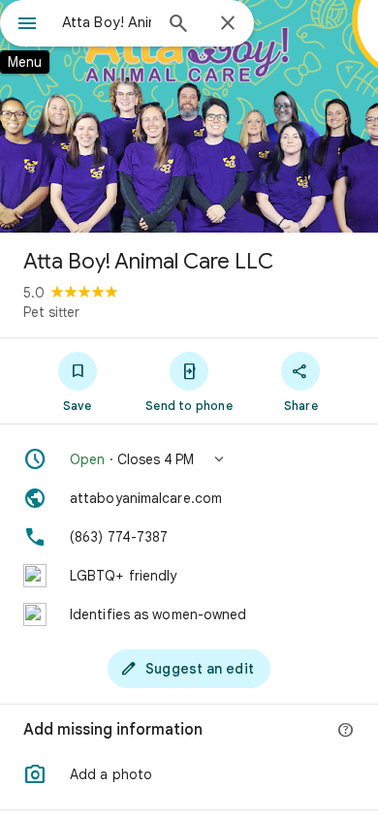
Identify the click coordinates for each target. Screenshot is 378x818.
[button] (189, 459)
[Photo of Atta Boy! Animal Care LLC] (189, 116)
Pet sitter (51, 312)
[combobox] (106, 22)
